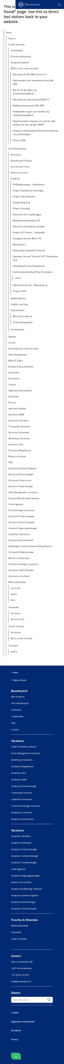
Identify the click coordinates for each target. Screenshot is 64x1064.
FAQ (10, 462)
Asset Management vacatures (23, 492)
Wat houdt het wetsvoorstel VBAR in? (31, 99)
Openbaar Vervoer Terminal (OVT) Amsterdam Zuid (35, 258)
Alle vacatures (18, 696)
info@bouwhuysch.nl (21, 981)
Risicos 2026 (19, 140)
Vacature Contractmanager (21, 522)
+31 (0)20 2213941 (20, 974)
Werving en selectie (22, 316)
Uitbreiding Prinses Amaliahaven (29, 265)
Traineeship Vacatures (19, 426)
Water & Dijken (15, 360)
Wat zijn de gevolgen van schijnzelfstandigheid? (25, 91)
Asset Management (17, 354)
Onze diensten (17, 310)
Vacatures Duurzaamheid (20, 540)
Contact (12, 342)
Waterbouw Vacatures (19, 438)
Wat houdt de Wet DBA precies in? (30, 74)
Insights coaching (19, 304)
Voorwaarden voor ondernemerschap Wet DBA (33, 82)
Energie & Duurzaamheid (20, 366)
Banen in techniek (17, 456)
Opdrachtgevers (18, 298)
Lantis (18, 277)
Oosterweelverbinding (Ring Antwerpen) (32, 271)
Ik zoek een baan (16, 44)
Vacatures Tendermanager (24, 862)
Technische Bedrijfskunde (20, 552)
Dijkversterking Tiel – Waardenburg (30, 285)
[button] (49, 1000)
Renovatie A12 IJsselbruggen (27, 214)
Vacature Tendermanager (20, 486)
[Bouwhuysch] (29, 4)
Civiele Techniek (16, 626)
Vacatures (15, 613)
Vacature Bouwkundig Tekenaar (23, 498)
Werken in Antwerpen (19, 558)
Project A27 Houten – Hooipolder (29, 232)
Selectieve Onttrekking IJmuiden (29, 226)
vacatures (15, 588)
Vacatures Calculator (18, 420)
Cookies (12, 384)
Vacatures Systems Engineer (22, 468)
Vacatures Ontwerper (18, 432)
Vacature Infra (17, 619)
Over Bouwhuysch (17, 148)
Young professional (20, 62)
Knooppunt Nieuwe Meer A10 (27, 238)
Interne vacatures (19, 172)
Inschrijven (13, 372)
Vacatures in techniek (18, 576)
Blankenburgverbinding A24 (26, 220)
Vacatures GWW (16, 414)
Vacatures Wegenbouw (19, 450)
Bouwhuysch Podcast (21, 160)
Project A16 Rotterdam (24, 196)
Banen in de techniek (21, 882)
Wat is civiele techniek (21, 638)
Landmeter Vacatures (18, 534)
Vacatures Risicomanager (20, 474)
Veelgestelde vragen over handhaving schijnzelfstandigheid (31, 113)
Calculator (13, 645)
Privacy (12, 402)
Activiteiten (14, 378)
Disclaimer (13, 396)
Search (11, 38)
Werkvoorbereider (17, 582)
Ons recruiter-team (20, 166)
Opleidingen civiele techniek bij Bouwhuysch (30, 546)
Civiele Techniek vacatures (23, 746)
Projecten (15, 178)
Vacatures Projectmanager (21, 516)
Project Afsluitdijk (21, 208)
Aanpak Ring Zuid (21, 202)
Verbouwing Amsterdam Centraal (29, 250)
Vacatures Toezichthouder (21, 570)
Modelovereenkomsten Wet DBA (28, 105)
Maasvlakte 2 (19, 244)
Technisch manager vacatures (23, 564)
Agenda (12, 336)
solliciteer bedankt (17, 408)
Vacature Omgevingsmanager (22, 528)
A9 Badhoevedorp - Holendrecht (28, 184)
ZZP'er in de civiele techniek (24, 68)
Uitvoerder (13, 607)
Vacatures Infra (15, 444)
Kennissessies (17, 329)
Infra (13, 600)
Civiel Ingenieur (16, 504)
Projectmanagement (23, 322)
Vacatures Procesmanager (24, 786)
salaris (14, 594)
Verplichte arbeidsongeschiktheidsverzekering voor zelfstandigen (35, 132)
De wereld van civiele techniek (23, 348)
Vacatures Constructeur (20, 480)
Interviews (16, 154)
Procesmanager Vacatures (21, 510)
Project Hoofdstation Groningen (28, 190)
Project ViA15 (19, 291)
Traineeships (17, 50)
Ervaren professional (21, 56)
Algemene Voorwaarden (20, 390)
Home (9, 32)
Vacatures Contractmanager (24, 855)
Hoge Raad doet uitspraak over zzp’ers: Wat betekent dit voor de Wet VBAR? (34, 123)
